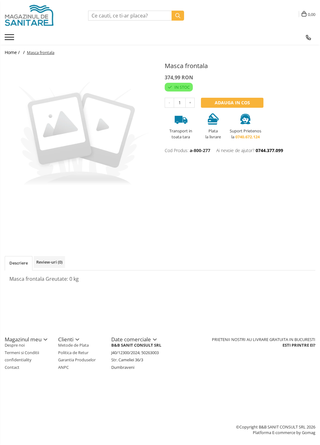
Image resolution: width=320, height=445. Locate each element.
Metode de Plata (73, 345)
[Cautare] (178, 16)
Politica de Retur (73, 352)
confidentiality (18, 360)
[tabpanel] (80, 135)
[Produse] (10, 39)
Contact (12, 367)
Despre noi (15, 345)
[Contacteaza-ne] (308, 37)
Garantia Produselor (77, 360)
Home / (13, 52)
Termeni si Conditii (22, 352)
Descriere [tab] (18, 263)
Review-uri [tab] (49, 262)
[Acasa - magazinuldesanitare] (36, 16)
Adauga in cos (232, 103)
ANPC (63, 367)
